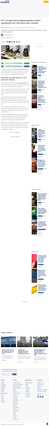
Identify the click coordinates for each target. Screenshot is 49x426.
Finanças (27, 389)
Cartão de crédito (29, 382)
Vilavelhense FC (16, 393)
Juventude (15, 419)
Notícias (5, 27)
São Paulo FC (16, 400)
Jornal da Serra (10, 424)
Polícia (8, 27)
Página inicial (40, 382)
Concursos (3, 384)
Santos (14, 405)
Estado (2, 391)
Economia (3, 386)
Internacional (16, 410)
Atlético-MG (15, 407)
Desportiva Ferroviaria (18, 384)
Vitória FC (15, 395)
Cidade (2, 382)
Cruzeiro (15, 408)
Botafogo (15, 415)
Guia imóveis (28, 395)
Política (2, 398)
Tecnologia (3, 401)
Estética (27, 386)
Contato (39, 386)
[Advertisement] (24, 10)
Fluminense (15, 403)
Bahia (14, 417)
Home (2, 27)
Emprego (3, 389)
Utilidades (27, 396)
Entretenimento (4, 393)
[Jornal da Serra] (4, 1)
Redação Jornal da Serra (8, 34)
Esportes (15, 380)
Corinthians (15, 396)
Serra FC (15, 391)
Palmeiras (15, 401)
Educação (3, 388)
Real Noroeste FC (17, 386)
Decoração (27, 393)
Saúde (2, 400)
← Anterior (12, 136)
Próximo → (18, 136)
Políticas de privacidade (42, 389)
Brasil (2, 395)
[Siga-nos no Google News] (15, 132)
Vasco (14, 414)
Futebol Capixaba (17, 382)
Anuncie (46, 1)
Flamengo (15, 398)
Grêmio (14, 412)
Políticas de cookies (41, 391)
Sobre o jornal (40, 384)
